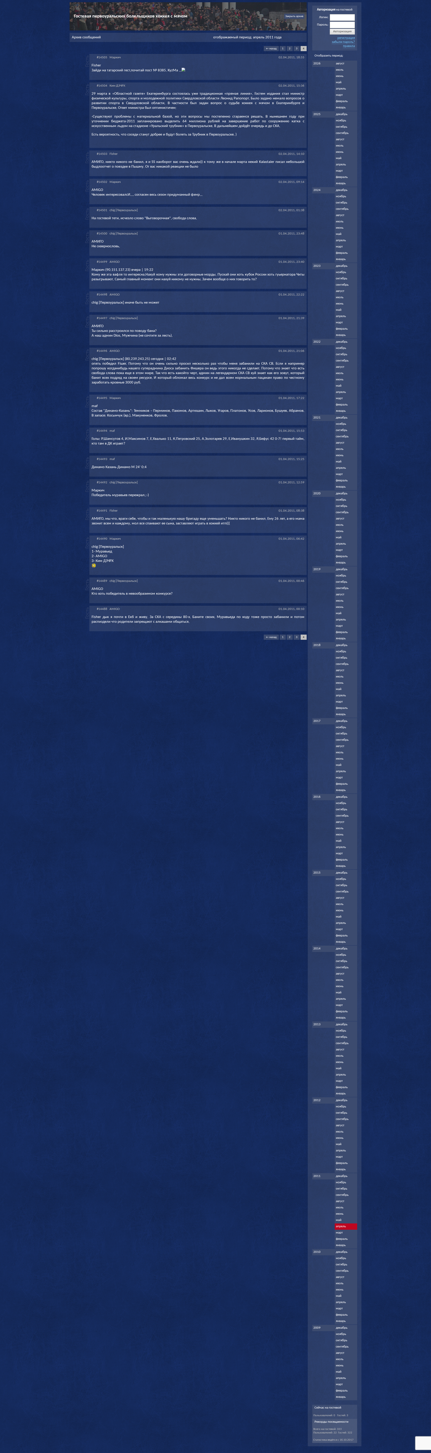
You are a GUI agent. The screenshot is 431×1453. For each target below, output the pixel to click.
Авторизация (342, 31)
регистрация (346, 38)
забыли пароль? (343, 42)
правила (349, 46)
